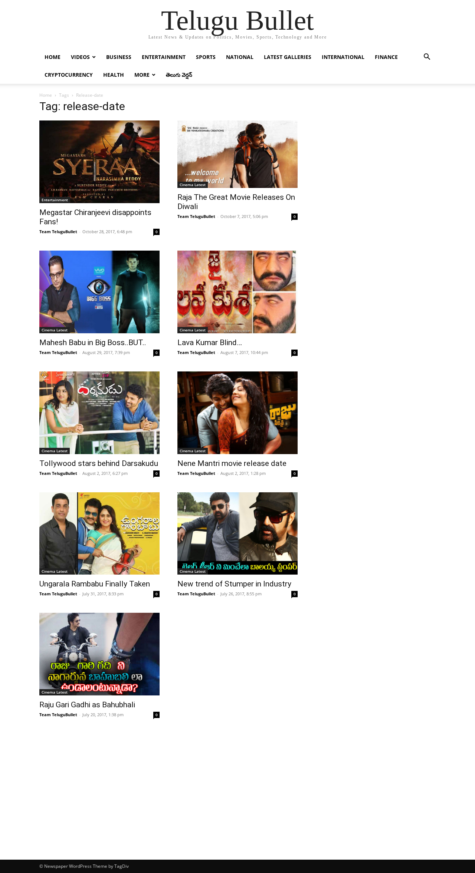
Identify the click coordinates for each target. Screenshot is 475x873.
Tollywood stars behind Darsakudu (98, 463)
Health (113, 74)
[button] (427, 57)
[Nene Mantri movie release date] (237, 412)
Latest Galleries (287, 56)
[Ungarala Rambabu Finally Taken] (99, 533)
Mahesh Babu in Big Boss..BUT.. (92, 342)
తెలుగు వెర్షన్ (179, 74)
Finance (386, 56)
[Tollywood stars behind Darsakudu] (99, 412)
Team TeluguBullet (58, 231)
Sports (206, 56)
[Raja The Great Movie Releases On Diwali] (237, 154)
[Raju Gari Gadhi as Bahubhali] (99, 654)
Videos (80, 56)
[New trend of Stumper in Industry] (237, 533)
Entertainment (164, 56)
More (142, 74)
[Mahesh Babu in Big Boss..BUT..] (99, 292)
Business (118, 56)
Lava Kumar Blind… (209, 342)
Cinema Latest (193, 184)
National (239, 56)
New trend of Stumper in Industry (234, 583)
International (343, 56)
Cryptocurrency (69, 74)
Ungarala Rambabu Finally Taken (94, 583)
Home (52, 56)
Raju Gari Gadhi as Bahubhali (87, 704)
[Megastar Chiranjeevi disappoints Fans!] (99, 161)
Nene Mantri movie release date (231, 463)
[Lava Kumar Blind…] (237, 292)
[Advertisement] (237, 804)
